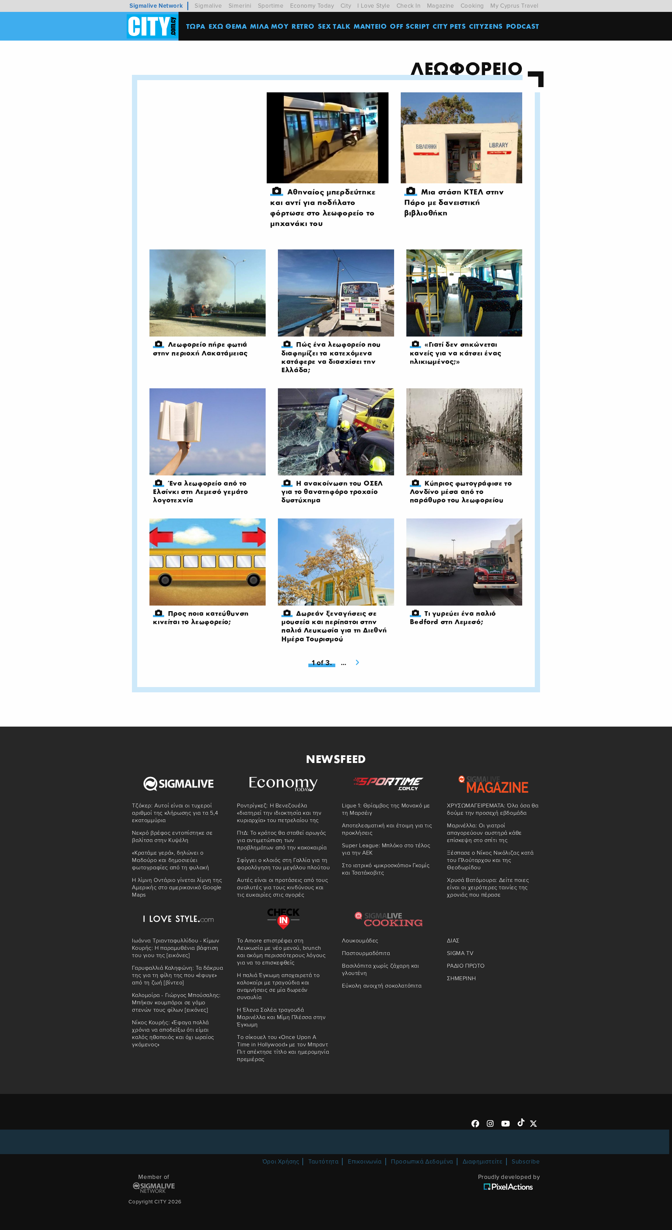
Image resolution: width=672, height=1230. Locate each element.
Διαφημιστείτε (483, 1161)
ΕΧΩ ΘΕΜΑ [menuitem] (228, 26)
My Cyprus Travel (514, 5)
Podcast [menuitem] (522, 26)
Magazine (440, 5)
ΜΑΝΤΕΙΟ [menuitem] (370, 26)
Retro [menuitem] (303, 26)
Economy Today (312, 5)
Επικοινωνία (365, 1161)
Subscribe (526, 1161)
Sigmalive (208, 5)
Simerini (240, 5)
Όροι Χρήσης (280, 1161)
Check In (409, 5)
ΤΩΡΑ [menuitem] (195, 26)
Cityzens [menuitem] (486, 26)
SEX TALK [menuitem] (334, 26)
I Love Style (373, 5)
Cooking (472, 5)
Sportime (271, 5)
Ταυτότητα (323, 1161)
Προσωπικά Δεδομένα (422, 1161)
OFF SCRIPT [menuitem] (409, 26)
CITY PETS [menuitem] (449, 26)
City (346, 5)
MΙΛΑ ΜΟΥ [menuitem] (269, 26)
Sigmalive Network (156, 5)
